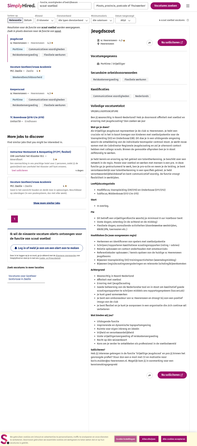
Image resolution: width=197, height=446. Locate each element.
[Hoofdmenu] (188, 6)
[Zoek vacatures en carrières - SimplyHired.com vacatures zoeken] (21, 6)
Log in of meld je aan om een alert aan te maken (48, 248)
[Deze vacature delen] (150, 43)
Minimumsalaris (99, 16)
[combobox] (64, 5)
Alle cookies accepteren (174, 439)
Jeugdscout (16, 38)
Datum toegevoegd (124, 16)
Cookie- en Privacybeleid (49, 258)
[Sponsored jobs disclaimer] (188, 20)
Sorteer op (12, 15)
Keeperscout (17, 89)
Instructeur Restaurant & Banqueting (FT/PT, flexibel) (40, 151)
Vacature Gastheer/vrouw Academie (30, 66)
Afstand (38, 16)
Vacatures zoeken (165, 5)
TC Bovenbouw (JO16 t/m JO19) (27, 117)
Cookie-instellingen (125, 439)
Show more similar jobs (46, 203)
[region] (98, 439)
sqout (58, 31)
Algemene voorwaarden (66, 256)
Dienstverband (64, 16)
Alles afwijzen (148, 439)
